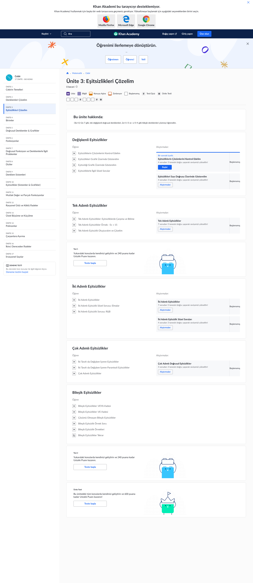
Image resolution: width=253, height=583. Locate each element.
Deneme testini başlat (17, 272)
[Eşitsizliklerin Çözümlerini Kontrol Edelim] (68, 99)
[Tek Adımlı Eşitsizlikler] (76, 99)
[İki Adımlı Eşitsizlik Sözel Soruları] (88, 99)
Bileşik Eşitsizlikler (86, 392)
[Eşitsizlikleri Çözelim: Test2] (97, 99)
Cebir (88, 73)
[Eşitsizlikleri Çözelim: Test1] (80, 99)
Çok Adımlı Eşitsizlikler (90, 348)
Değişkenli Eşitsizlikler (89, 140)
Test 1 (75, 249)
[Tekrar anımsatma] (248, 2)
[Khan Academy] (126, 33)
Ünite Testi (77, 489)
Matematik (77, 73)
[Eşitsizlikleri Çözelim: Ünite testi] (101, 99)
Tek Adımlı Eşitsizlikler (89, 205)
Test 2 (75, 453)
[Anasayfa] (67, 73)
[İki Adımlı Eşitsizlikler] (84, 99)
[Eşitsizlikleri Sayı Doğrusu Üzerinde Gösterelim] (72, 99)
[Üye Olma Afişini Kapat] (248, 44)
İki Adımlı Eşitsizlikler (89, 286)
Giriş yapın (187, 34)
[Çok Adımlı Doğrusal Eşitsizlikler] (92, 99)
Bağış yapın (168, 34)
